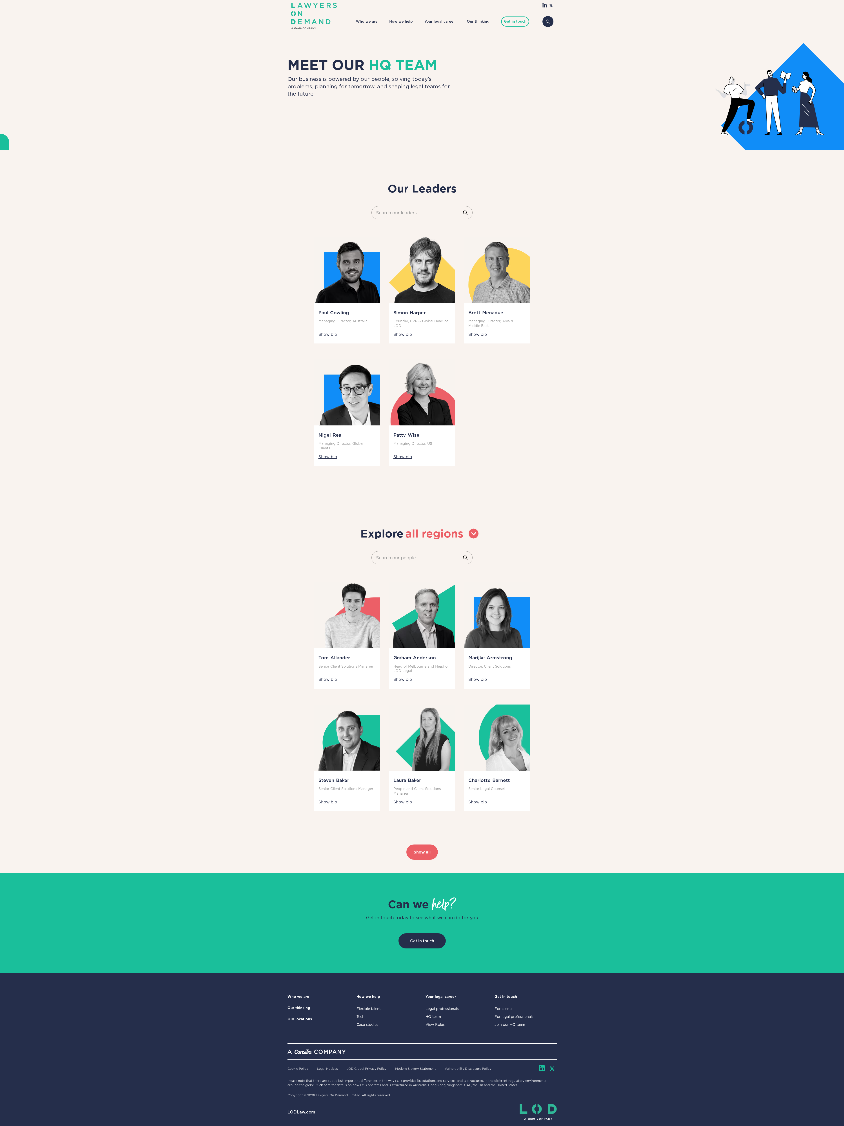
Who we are (367, 21)
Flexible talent (369, 1009)
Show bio (327, 334)
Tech (360, 1017)
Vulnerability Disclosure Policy (468, 1068)
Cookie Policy (297, 1068)
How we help (401, 21)
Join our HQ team (510, 1024)
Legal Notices (327, 1068)
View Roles (435, 1024)
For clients (504, 1009)
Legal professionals (442, 1009)
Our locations (299, 1019)
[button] (367, 21)
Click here (323, 1085)
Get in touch (422, 941)
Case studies (367, 1024)
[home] (314, 16)
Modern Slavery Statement (415, 1068)
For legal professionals (514, 1017)
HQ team (433, 1017)
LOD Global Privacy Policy (366, 1068)
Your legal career (439, 21)
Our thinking (478, 21)
